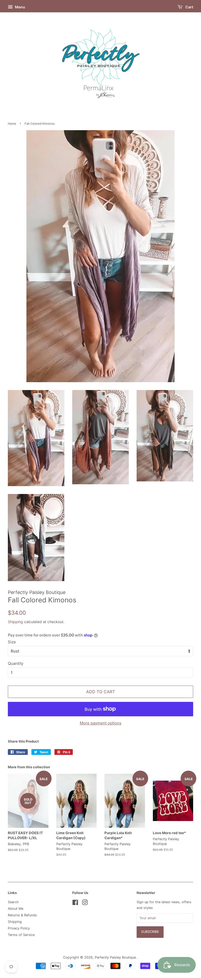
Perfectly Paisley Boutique (116, 957)
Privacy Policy (19, 928)
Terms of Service (21, 935)
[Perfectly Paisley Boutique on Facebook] (75, 904)
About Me (15, 909)
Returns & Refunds (22, 915)
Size (12, 641)
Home (12, 123)
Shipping (15, 621)
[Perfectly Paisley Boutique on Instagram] (85, 904)
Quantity (15, 663)
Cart (189, 7)
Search (13, 902)
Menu (19, 7)
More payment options (100, 723)
